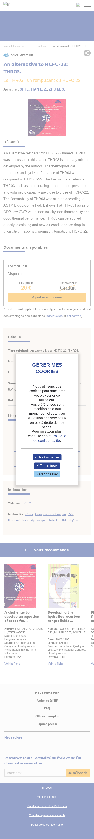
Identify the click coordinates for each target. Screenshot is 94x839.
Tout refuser (48, 466)
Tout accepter (48, 457)
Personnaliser (47, 474)
